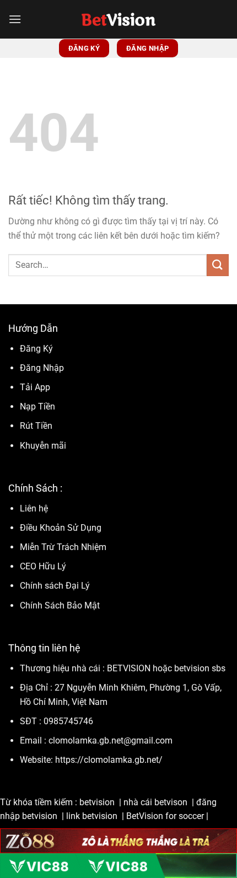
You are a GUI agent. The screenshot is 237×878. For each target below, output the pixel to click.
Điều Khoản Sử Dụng (62, 528)
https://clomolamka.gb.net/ (109, 760)
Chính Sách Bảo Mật (60, 605)
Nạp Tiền (38, 406)
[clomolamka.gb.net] (119, 19)
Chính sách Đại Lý (55, 585)
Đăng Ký (36, 348)
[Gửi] (218, 265)
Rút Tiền (36, 426)
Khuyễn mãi (43, 445)
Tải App (35, 387)
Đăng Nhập (42, 368)
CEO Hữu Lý (43, 566)
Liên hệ (34, 508)
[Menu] (14, 19)
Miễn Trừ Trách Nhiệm (63, 547)
